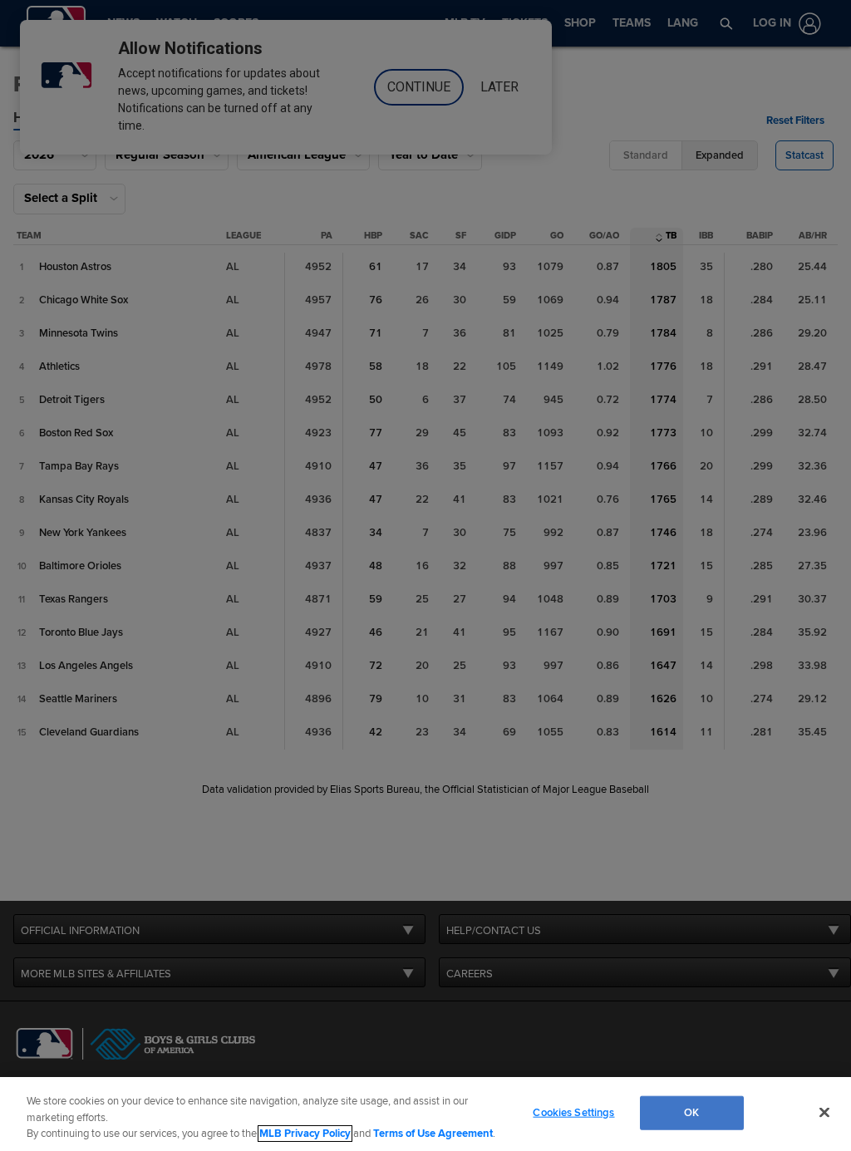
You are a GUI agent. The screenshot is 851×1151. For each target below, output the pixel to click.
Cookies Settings (573, 1112)
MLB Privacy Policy (305, 1133)
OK (691, 1112)
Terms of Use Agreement (433, 1133)
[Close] (824, 1112)
